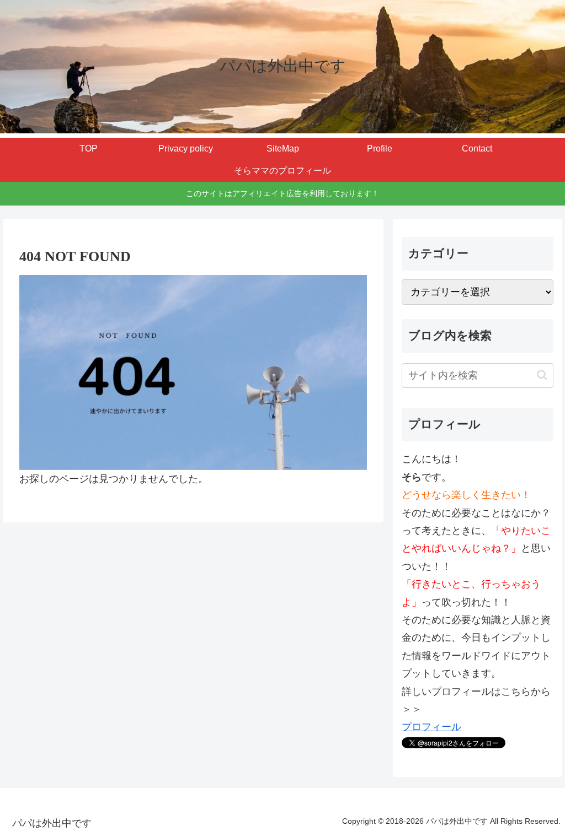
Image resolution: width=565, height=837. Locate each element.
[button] (542, 375)
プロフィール (431, 726)
